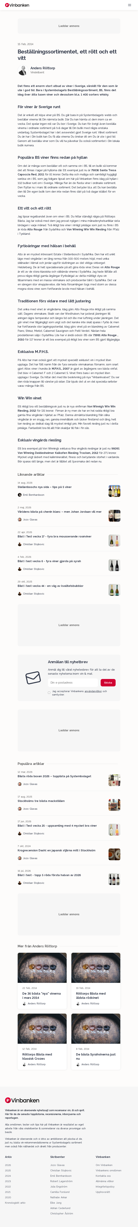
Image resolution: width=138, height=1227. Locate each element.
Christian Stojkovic (61, 1170)
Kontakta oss (103, 1176)
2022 (8, 1186)
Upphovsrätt (103, 1192)
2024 (8, 1176)
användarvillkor (93, 691)
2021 (7, 1192)
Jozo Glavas (57, 1165)
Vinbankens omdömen (109, 1170)
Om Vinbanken (104, 1165)
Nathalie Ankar (58, 1197)
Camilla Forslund (60, 1192)
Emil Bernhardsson (61, 1176)
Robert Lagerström (61, 1181)
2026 (8, 1165)
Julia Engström (58, 1186)
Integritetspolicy (105, 1186)
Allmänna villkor (105, 1181)
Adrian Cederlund (60, 1208)
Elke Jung (55, 1202)
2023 (8, 1181)
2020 (8, 1197)
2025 (8, 1170)
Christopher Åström (61, 1213)
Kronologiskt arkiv (15, 1202)
